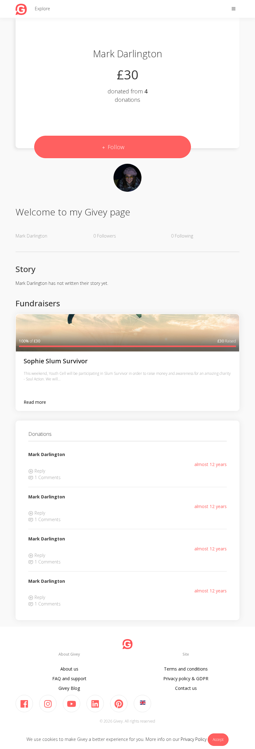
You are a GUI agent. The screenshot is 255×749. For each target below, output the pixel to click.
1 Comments (47, 477)
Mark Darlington (46, 454)
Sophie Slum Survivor (56, 361)
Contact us (186, 688)
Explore (42, 9)
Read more (35, 402)
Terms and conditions (186, 669)
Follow (115, 147)
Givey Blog (69, 688)
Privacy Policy (193, 739)
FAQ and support (69, 678)
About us (69, 669)
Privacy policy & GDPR (185, 678)
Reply (39, 471)
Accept (218, 739)
